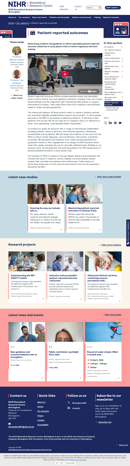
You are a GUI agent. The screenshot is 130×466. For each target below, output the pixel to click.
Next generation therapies (110, 99)
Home (11, 23)
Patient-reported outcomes (111, 104)
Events (40, 406)
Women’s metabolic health (112, 73)
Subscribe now (104, 422)
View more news (113, 314)
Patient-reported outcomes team (112, 109)
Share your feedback (128, 231)
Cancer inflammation (112, 58)
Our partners (43, 411)
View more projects (111, 245)
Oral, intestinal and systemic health (112, 78)
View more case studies (109, 176)
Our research (22, 23)
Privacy (40, 416)
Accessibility (42, 425)
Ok (57, 463)
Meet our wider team (17, 96)
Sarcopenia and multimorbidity (110, 83)
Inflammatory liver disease (111, 67)
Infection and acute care (112, 62)
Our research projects (113, 50)
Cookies (40, 420)
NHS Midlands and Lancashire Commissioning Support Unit (29, 449)
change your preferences (78, 460)
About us (41, 402)
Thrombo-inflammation (109, 88)
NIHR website (112, 8)
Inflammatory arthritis (110, 54)
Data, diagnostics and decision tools (113, 93)
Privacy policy (70, 463)
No (62, 463)
